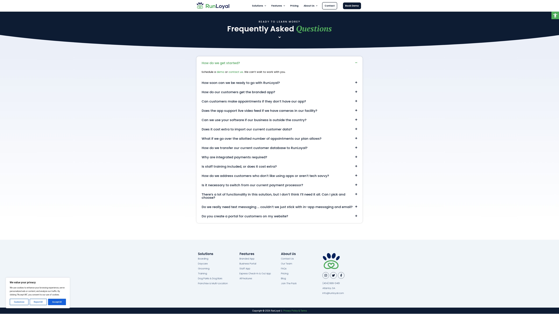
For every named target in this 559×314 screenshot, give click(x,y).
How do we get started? (221, 63)
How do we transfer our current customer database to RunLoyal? (254, 148)
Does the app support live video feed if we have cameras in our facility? (259, 110)
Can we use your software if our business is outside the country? (254, 120)
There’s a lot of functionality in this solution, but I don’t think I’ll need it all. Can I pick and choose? (273, 196)
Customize (19, 302)
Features (276, 5)
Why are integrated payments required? (234, 157)
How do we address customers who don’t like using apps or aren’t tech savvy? (265, 176)
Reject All (38, 302)
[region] (38, 293)
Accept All (57, 302)
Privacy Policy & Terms (295, 310)
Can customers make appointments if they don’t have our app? (254, 101)
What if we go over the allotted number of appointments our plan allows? (261, 138)
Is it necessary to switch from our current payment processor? (252, 185)
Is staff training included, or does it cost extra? (239, 166)
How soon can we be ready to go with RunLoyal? (241, 83)
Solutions (257, 5)
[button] (555, 15)
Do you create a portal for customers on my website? (245, 216)
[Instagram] (325, 275)
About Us (309, 5)
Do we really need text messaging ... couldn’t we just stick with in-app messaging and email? (277, 207)
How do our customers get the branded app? (238, 92)
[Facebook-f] (341, 275)
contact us (236, 72)
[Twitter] (333, 275)
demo (220, 72)
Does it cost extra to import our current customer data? (247, 129)
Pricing (294, 5)
